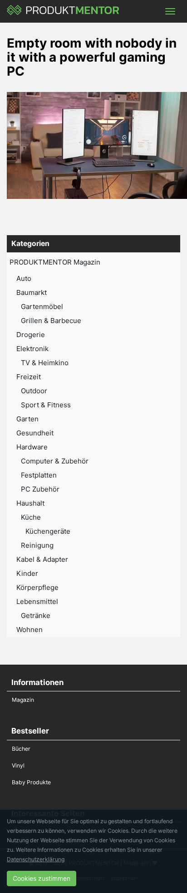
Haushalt (30, 503)
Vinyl (18, 765)
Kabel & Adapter (42, 559)
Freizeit (28, 376)
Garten (27, 419)
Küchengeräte (47, 531)
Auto (23, 278)
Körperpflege (37, 587)
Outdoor (34, 390)
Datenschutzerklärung (35, 859)
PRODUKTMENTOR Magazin (55, 262)
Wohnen (29, 629)
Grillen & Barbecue (51, 320)
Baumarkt (31, 292)
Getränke (35, 615)
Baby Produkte (31, 782)
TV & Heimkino (45, 362)
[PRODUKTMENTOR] (63, 11)
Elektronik (32, 348)
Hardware (32, 447)
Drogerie (30, 334)
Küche (31, 517)
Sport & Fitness (46, 405)
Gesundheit (35, 433)
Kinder (27, 573)
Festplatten (39, 475)
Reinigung (37, 545)
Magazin (23, 699)
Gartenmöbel (42, 306)
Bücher (21, 748)
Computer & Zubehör (55, 461)
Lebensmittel (37, 601)
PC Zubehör (40, 489)
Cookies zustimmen (41, 878)
